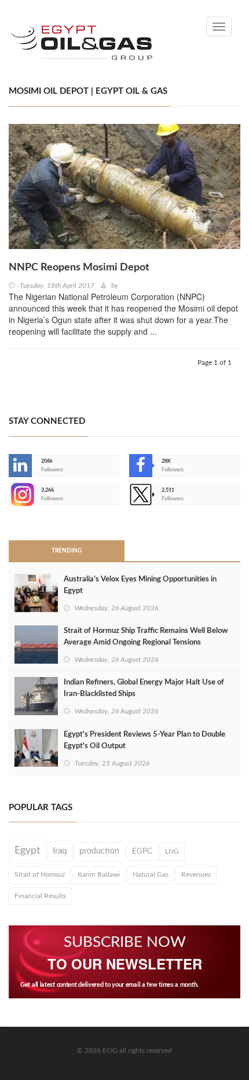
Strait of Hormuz (39, 874)
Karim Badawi (99, 874)
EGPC (142, 851)
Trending (67, 551)
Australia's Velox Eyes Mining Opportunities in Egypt (140, 585)
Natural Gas (151, 874)
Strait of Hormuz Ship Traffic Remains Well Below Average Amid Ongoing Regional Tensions (146, 636)
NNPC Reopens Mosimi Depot (79, 267)
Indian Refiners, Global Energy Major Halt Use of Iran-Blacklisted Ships (144, 688)
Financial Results (40, 895)
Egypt (27, 850)
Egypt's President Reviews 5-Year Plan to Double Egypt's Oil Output (144, 740)
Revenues (196, 874)
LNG (172, 851)
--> (10, 494)
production (99, 851)
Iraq (60, 851)
